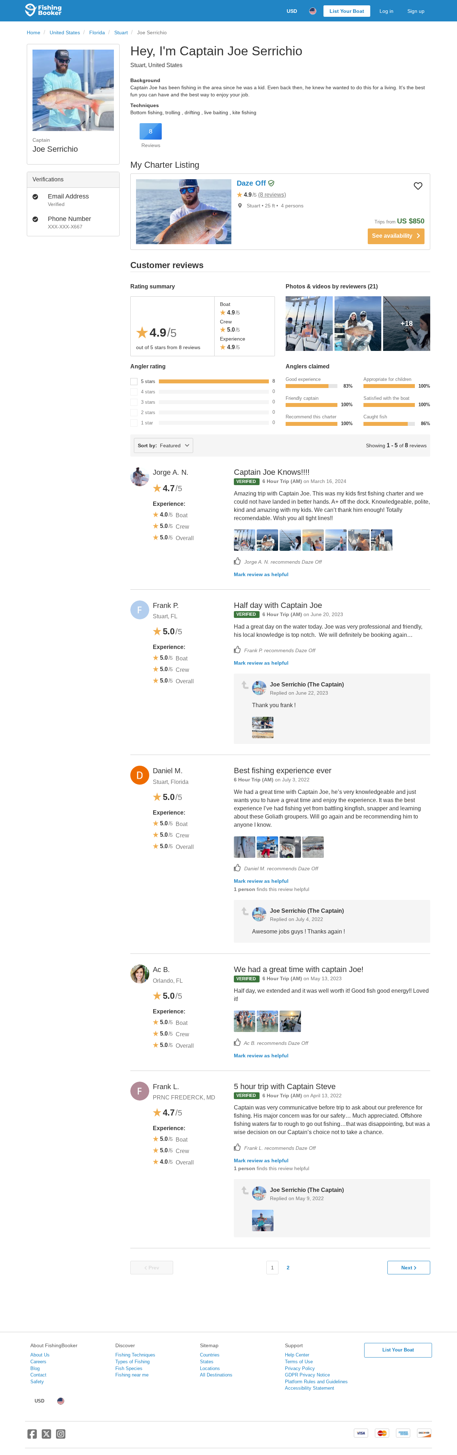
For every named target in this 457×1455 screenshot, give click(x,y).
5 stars (148, 381)
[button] (271, 183)
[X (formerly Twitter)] (46, 1437)
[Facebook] (32, 1437)
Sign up (416, 11)
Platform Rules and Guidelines (316, 1381)
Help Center (297, 1355)
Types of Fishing (132, 1361)
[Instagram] (60, 1437)
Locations (210, 1368)
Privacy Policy (300, 1368)
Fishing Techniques (135, 1355)
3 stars (148, 402)
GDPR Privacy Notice (307, 1375)
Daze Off (252, 183)
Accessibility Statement (309, 1388)
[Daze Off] (183, 211)
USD (292, 11)
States (207, 1361)
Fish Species (128, 1368)
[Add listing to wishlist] (418, 185)
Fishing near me (132, 1375)
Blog (35, 1368)
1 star (147, 423)
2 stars (148, 412)
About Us (40, 1355)
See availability (394, 236)
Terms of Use (299, 1361)
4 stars (148, 391)
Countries (210, 1355)
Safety (37, 1381)
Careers (38, 1361)
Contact (38, 1375)
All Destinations (216, 1375)
